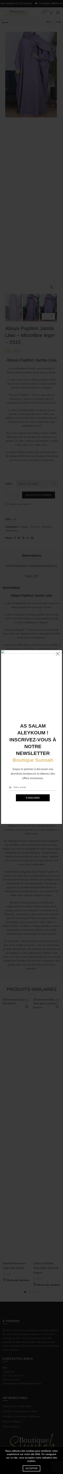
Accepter (31, 1468)
